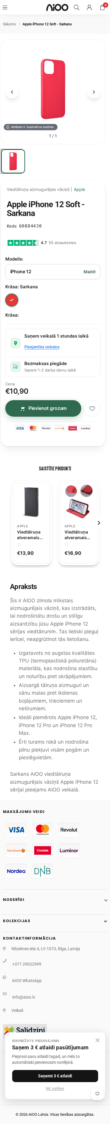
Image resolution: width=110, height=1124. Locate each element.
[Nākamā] (93, 92)
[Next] (98, 523)
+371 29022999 (26, 964)
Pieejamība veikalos (42, 346)
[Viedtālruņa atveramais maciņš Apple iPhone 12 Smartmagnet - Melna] (31, 502)
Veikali (17, 1010)
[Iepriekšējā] (12, 92)
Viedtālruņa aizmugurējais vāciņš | (46, 189)
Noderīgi (13, 899)
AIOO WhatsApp (27, 980)
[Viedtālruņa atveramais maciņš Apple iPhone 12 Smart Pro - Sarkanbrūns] (78, 502)
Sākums (9, 24)
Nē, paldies (55, 1088)
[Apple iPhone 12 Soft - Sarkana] (13, 161)
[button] (102, 7)
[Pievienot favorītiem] (92, 408)
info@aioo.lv (23, 997)
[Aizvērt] (97, 1040)
